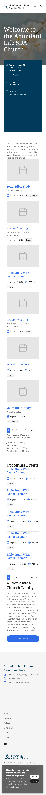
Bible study (33, 155)
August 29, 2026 (16, 370)
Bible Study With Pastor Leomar (18, 274)
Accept (34, 777)
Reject (34, 781)
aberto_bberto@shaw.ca (18, 94)
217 (25, 577)
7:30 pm (32, 282)
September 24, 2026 (18, 564)
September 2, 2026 (17, 416)
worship (10, 157)
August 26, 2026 (16, 195)
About (6, 713)
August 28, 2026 (16, 331)
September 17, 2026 (18, 542)
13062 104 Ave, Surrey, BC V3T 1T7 (23, 674)
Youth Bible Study (19, 186)
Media (6, 732)
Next (32, 430)
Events (28, 240)
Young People (31, 195)
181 (25, 430)
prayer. (22, 157)
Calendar (8, 718)
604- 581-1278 (15, 85)
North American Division (26, 763)
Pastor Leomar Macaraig (18, 435)
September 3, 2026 (17, 500)
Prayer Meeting (17, 228)
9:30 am (32, 370)
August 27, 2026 (16, 282)
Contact (7, 737)
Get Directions (15, 75)
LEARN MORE (23, 638)
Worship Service (18, 364)
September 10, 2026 (18, 521)
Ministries (8, 728)
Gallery (7, 723)
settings (14, 787)
